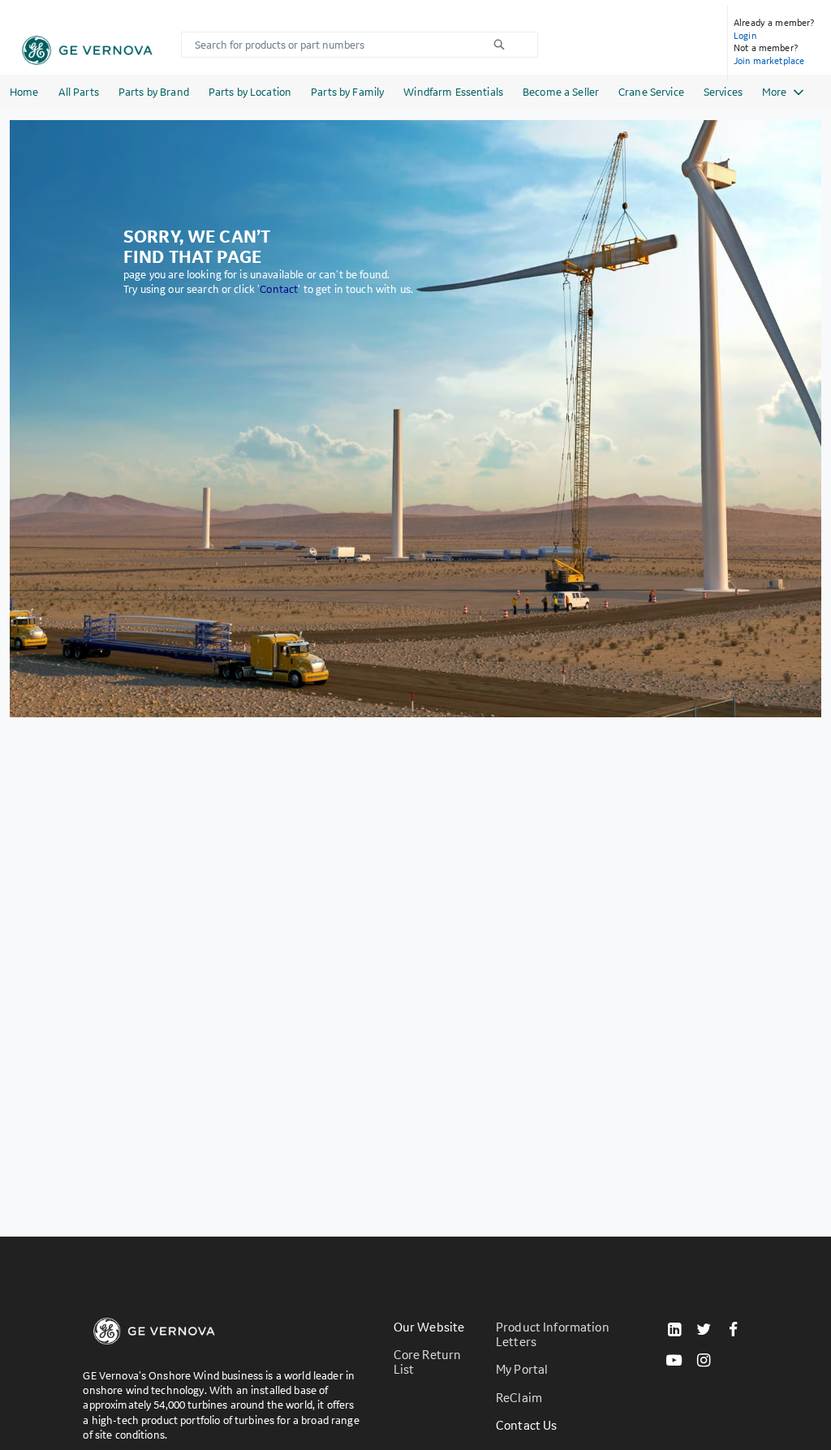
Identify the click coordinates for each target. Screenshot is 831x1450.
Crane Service (651, 91)
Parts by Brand (153, 91)
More (774, 91)
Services (723, 91)
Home (24, 91)
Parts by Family (347, 91)
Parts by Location (250, 91)
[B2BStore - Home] (87, 50)
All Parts (78, 91)
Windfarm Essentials (453, 91)
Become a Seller (561, 91)
